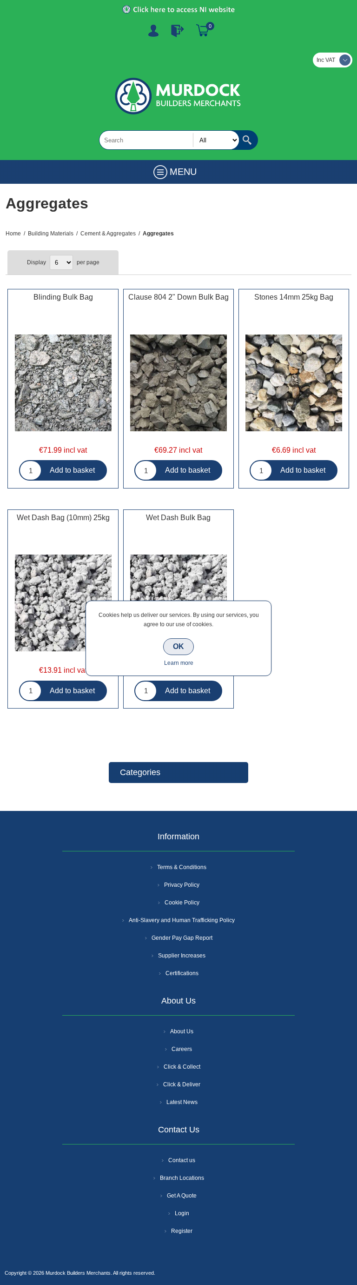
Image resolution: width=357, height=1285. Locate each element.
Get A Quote (182, 1195)
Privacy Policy (181, 885)
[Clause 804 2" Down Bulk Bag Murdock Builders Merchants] (178, 384)
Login (182, 1213)
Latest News (182, 1102)
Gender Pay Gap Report (182, 938)
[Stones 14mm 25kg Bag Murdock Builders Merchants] (294, 384)
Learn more (178, 663)
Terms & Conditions (181, 867)
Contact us (181, 1160)
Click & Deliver (181, 1084)
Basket (202, 30)
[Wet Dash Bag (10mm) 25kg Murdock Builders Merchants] (63, 604)
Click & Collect (182, 1067)
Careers (182, 1049)
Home (13, 233)
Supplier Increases (181, 955)
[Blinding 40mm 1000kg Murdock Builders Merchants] (63, 384)
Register (153, 30)
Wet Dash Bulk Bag (178, 518)
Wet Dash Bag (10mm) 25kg (63, 518)
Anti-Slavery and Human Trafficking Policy (182, 920)
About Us (181, 1031)
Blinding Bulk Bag (63, 297)
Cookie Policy (182, 902)
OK (178, 646)
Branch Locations (182, 1178)
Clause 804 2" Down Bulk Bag (178, 297)
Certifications (181, 973)
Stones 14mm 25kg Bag (293, 297)
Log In (177, 30)
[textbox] (169, 140)
